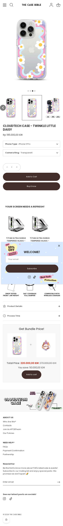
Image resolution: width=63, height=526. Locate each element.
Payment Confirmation (13, 450)
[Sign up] (58, 482)
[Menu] (4, 5)
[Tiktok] (34, 277)
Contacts (7, 425)
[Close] (59, 245)
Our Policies (8, 433)
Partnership (8, 454)
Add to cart (31, 374)
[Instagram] (29, 277)
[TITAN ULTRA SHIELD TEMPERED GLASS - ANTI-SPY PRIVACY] (40, 224)
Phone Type (11, 144)
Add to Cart (31, 176)
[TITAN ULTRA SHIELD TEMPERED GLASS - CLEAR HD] (16, 224)
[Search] (11, 5)
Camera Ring (12, 153)
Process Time (13, 315)
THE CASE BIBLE (15, 514)
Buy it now (31, 186)
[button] (3, 108)
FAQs (5, 446)
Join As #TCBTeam (12, 429)
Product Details (14, 306)
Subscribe (32, 268)
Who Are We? (9, 421)
